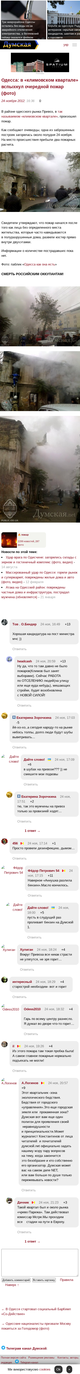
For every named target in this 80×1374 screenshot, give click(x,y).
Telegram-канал (29, 1362)
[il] (4, 1046)
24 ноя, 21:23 (48, 1202)
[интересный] (4, 981)
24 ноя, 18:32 (54, 1009)
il (13, 1046)
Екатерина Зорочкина (33, 718)
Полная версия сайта (13, 1357)
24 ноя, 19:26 (34, 1046)
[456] (4, 843)
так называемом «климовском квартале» (31, 114)
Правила (66, 1280)
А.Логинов (30, 1083)
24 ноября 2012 (12, 101)
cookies (44, 1369)
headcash (24, 661)
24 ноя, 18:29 (45, 982)
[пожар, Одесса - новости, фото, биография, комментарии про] (9, 547)
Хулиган (26, 949)
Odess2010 (32, 1009)
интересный (22, 982)
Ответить (19, 649)
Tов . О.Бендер (24, 624)
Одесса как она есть (39, 264)
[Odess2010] (10, 1009)
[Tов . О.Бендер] (4, 624)
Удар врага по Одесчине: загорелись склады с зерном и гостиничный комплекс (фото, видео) (39, 560)
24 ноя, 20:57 (58, 1083)
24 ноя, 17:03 (65, 718)
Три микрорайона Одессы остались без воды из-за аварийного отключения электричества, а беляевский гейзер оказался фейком (20, 29)
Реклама (40, 73)
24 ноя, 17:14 (37, 843)
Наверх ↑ (12, 1285)
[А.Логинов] (9, 1083)
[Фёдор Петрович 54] (12, 872)
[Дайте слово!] (10, 761)
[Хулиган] (8, 949)
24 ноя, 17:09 (64, 759)
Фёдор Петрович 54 (43, 871)
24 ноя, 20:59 (45, 661)
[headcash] (9, 661)
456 (15, 843)
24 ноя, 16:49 (50, 624)
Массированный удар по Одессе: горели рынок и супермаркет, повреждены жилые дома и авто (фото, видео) (39, 577)
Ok (58, 1369)
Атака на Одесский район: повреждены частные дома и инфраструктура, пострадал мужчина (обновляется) (35, 592)
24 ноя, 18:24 (47, 949)
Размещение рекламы (41, 1357)
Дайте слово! (34, 759)
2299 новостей (26, 541)
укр (65, 45)
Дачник (23, 1202)
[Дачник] (9, 1202)
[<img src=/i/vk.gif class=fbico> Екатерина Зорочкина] (4, 717)
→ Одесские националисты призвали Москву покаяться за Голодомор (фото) (36, 1326)
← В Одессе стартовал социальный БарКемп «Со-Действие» (36, 1311)
